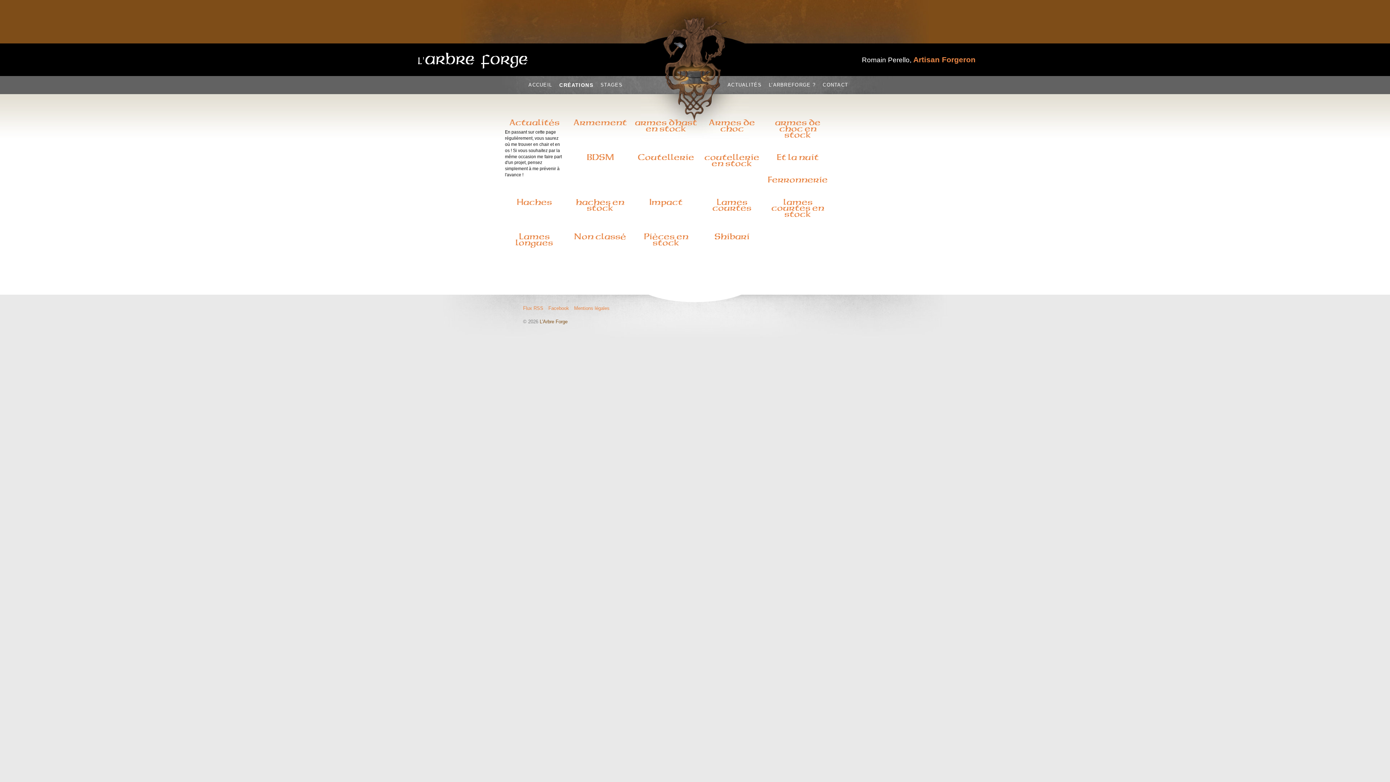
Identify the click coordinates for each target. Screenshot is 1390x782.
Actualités (745, 85)
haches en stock (600, 205)
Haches (534, 202)
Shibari (732, 236)
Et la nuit (798, 157)
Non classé (600, 236)
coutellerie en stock (731, 160)
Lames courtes (731, 205)
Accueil (540, 85)
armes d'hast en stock (666, 125)
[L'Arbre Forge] (473, 60)
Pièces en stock (666, 239)
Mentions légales (592, 308)
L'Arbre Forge (554, 321)
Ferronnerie (798, 180)
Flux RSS (533, 308)
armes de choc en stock (798, 128)
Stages (612, 85)
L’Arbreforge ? (792, 85)
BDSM (600, 157)
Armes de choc (732, 125)
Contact (835, 85)
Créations (576, 85)
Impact (666, 202)
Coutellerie (666, 157)
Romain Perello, (919, 60)
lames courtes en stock (797, 208)
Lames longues (534, 239)
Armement (600, 122)
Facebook (558, 308)
